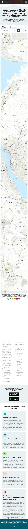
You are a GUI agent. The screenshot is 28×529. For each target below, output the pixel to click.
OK (14, 526)
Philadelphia (19, 359)
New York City (20, 353)
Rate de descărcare (22, 30)
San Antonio (19, 362)
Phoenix (18, 361)
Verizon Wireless (7, 373)
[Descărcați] (14, 394)
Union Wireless (7, 370)
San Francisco (20, 372)
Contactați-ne (18, 484)
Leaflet (3, 294)
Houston (18, 358)
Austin (18, 373)
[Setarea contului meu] (26, 2)
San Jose (19, 367)
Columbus (19, 375)
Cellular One (6, 378)
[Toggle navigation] (2, 2)
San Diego (19, 364)
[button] (2, 35)
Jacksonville (19, 370)
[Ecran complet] (25, 27)
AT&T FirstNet (9, 357)
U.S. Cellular (6, 379)
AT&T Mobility (7, 372)
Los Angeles (19, 354)
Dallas (18, 365)
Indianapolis (19, 369)
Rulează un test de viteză (17, 1)
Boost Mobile (7, 381)
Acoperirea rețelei (18, 30)
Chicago (18, 356)
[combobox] (4, 27)
